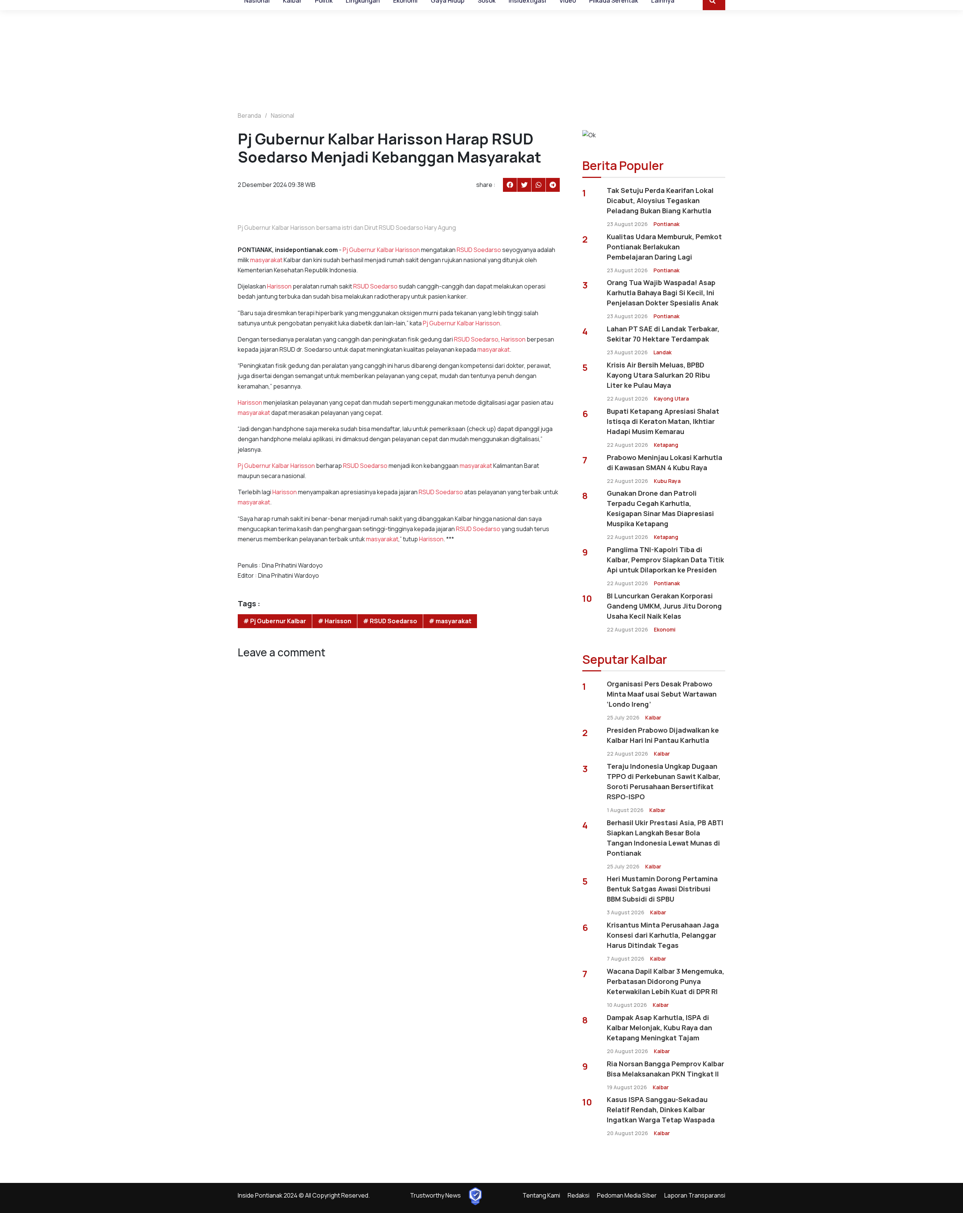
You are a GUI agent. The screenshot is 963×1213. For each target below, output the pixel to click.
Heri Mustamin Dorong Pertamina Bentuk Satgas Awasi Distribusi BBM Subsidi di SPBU (662, 888)
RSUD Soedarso (479, 250)
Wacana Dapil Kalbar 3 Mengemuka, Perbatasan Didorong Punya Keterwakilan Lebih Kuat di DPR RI (665, 981)
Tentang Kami (541, 1195)
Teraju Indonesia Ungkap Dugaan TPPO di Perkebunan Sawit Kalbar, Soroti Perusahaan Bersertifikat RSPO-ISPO (663, 781)
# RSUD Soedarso (390, 621)
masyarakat (266, 260)
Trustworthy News (435, 1195)
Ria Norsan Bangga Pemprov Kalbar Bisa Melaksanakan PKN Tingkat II (665, 1068)
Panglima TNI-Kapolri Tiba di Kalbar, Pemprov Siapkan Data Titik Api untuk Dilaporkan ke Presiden (665, 559)
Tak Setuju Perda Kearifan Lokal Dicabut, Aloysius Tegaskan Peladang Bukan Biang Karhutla (660, 200)
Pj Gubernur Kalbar (368, 250)
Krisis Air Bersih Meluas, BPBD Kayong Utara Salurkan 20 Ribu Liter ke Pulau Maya (658, 375)
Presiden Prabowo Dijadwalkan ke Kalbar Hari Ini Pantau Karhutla (663, 735)
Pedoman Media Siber (627, 1195)
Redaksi (578, 1195)
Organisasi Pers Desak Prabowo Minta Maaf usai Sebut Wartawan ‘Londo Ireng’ (662, 694)
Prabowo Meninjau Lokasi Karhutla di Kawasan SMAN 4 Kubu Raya (664, 462)
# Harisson (334, 621)
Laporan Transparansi (694, 1195)
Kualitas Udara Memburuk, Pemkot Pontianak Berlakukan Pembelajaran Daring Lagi (664, 246)
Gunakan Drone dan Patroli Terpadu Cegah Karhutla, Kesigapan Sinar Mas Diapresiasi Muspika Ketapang (660, 508)
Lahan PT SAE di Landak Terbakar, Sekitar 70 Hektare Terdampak (663, 333)
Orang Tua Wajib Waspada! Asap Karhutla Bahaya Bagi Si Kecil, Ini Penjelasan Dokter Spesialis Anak (662, 292)
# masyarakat (450, 621)
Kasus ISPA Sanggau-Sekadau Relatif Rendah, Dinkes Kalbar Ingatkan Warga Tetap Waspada (661, 1109)
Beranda (249, 115)
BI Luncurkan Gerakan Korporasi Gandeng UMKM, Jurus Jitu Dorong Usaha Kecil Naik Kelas (664, 606)
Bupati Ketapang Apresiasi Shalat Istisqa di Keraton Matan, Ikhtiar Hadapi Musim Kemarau (663, 421)
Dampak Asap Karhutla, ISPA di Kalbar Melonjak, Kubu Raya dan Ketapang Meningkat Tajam (659, 1027)
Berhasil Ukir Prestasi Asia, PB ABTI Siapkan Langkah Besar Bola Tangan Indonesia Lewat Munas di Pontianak (665, 838)
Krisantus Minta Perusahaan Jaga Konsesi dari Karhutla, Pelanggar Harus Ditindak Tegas (663, 935)
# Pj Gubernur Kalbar (274, 621)
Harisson (407, 250)
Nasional (282, 115)
